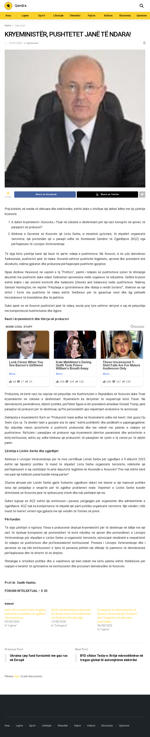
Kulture (108, 15)
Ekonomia (125, 15)
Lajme (25, 15)
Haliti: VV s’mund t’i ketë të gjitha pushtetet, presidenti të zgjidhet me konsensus (25, 613)
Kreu (8, 15)
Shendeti (75, 15)
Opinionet (20, 25)
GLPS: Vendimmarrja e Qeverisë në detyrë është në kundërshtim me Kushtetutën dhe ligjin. (71, 613)
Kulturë (91, 725)
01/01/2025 (15, 43)
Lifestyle (58, 15)
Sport (41, 15)
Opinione (142, 15)
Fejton (91, 15)
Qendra (20, 6)
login (17, 676)
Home (8, 25)
